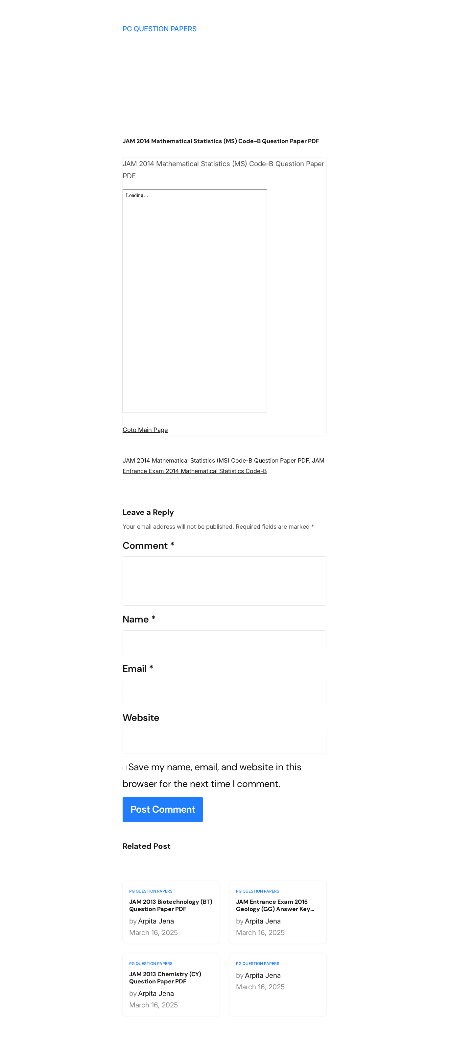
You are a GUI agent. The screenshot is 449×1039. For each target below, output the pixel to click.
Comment (149, 545)
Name (139, 619)
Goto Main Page (145, 430)
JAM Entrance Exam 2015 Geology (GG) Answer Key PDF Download (273, 906)
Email (138, 668)
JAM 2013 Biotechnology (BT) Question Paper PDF (170, 906)
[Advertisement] (224, 88)
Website (141, 717)
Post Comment (162, 809)
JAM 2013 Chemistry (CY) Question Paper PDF (165, 978)
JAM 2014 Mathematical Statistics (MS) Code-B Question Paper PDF (216, 460)
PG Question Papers (160, 29)
